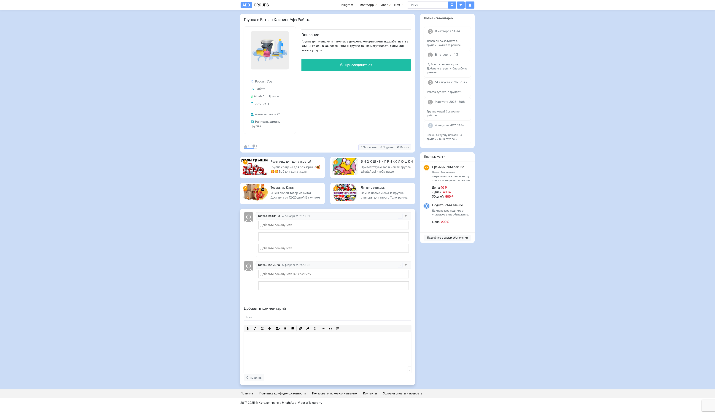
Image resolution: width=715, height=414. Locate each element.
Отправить (254, 377)
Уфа (269, 81)
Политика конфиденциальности (282, 393)
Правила (247, 393)
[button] (461, 5)
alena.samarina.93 (267, 114)
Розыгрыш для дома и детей (291, 161)
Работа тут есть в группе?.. (444, 92)
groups (255, 5)
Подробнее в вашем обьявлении (447, 237)
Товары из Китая (283, 187)
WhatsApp (367, 5)
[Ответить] (406, 216)
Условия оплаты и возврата (402, 393)
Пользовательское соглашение (334, 393)
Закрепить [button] (369, 147)
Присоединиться (358, 65)
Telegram (346, 5)
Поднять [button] (387, 147)
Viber (384, 5)
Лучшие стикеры (373, 187)
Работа (260, 89)
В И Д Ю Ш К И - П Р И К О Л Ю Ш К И (387, 161)
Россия (260, 81)
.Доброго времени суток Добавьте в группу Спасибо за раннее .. (447, 68)
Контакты (370, 393)
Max (397, 5)
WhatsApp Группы (266, 96)
